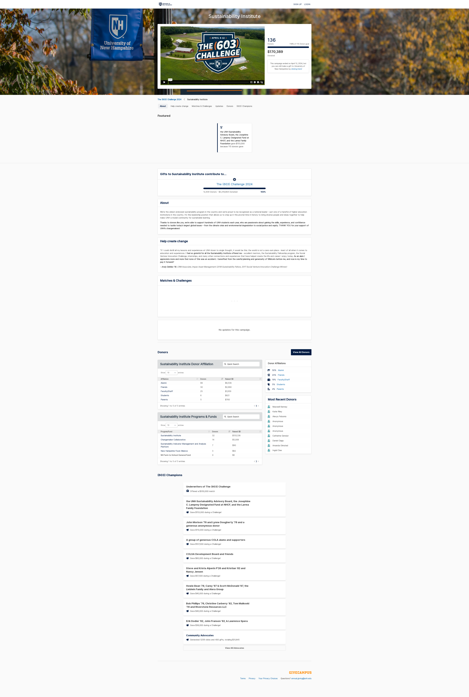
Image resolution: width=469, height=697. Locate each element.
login (307, 4)
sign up (297, 4)
